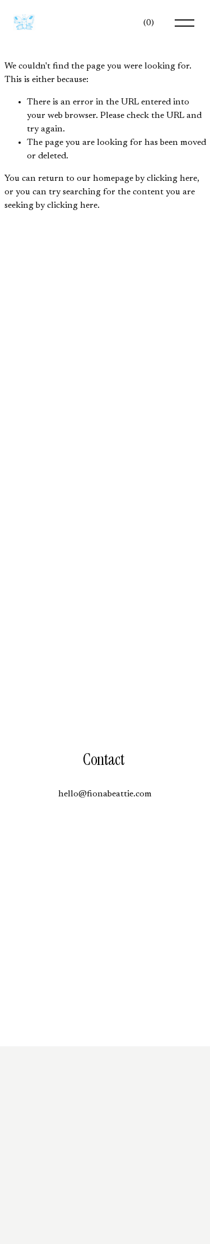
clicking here (172, 178)
